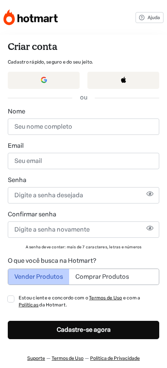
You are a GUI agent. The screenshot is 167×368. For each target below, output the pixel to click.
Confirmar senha (32, 214)
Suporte (36, 358)
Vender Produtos (38, 276)
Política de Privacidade (115, 358)
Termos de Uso (105, 298)
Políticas (28, 305)
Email (16, 145)
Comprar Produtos (102, 276)
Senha (17, 180)
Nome (16, 111)
